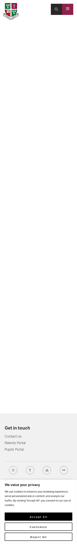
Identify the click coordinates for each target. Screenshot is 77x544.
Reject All (38, 536)
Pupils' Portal (14, 449)
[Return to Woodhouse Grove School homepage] (11, 11)
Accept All (38, 516)
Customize (38, 526)
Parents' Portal (15, 443)
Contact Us (13, 436)
